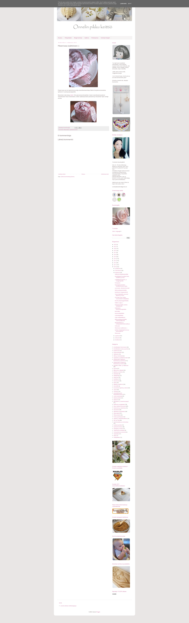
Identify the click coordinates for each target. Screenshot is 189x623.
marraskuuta (118, 270)
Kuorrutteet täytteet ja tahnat (121, 388)
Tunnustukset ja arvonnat (120, 432)
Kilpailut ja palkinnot (118, 384)
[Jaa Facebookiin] (79, 128)
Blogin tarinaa (78, 38)
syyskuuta (117, 335)
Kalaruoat (116, 377)
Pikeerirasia (117, 333)
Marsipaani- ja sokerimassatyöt (121, 401)
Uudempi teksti (61, 174)
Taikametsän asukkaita (119, 430)
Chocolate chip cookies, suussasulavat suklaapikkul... (122, 298)
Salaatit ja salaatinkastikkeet (120, 418)
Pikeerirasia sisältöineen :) (121, 328)
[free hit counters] (114, 594)
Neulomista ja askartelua (120, 408)
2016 (115, 254)
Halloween (116, 354)
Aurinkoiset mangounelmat (121, 292)
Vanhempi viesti (105, 174)
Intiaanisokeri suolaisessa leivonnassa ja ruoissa (120, 363)
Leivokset (116, 391)
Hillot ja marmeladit (118, 356)
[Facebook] (114, 196)
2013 (115, 260)
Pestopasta (117, 283)
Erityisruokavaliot (118, 352)
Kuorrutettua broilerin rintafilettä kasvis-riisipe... (121, 285)
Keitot (115, 382)
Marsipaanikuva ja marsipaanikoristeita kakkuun (122, 323)
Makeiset (116, 399)
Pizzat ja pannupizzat (119, 416)
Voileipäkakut (117, 437)
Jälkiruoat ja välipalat (118, 370)
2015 (115, 256)
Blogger (98, 612)
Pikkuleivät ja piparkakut (119, 411)
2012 (115, 262)
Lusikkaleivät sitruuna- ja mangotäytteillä (121, 280)
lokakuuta (117, 272)
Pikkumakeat (66, 129)
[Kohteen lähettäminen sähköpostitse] (75, 128)
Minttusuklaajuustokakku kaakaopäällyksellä (121, 320)
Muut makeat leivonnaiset (120, 406)
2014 (115, 258)
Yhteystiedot (68, 38)
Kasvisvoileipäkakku (119, 313)
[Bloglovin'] (123, 196)
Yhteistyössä (94, 38)
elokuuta (117, 337)
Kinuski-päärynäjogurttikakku (122, 300)
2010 (115, 266)
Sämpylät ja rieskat (118, 428)
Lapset (115, 389)
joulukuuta (117, 268)
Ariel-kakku (117, 311)
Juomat (115, 368)
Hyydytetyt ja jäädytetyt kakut (121, 357)
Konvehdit (116, 386)
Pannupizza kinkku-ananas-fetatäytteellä (121, 305)
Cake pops (117, 326)
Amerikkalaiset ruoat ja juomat (121, 349)
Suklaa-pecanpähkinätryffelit (121, 274)
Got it (129, 3)
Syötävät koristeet (73, 129)
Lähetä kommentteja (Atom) (67, 176)
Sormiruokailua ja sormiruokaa (121, 422)
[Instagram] (119, 196)
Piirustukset (116, 409)
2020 (115, 248)
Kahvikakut (116, 373)
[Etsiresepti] (119, 201)
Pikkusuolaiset (117, 415)
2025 (115, 244)
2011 (115, 264)
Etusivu (60, 38)
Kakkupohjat (117, 375)
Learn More (123, 3)
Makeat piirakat (117, 398)
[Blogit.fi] (114, 201)
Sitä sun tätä (117, 420)
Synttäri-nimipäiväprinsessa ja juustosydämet (122, 330)
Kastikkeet (116, 379)
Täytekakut (116, 434)
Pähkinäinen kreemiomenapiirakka (120, 308)
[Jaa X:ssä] (78, 128)
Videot (115, 435)
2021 (115, 246)
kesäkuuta (117, 339)
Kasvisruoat (116, 380)
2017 (115, 252)
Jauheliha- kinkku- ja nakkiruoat (121, 365)
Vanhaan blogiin (105, 38)
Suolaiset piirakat (118, 425)
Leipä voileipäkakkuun (120, 317)
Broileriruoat (117, 350)
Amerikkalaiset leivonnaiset (120, 347)
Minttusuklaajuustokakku (121, 290)
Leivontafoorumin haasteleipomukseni (118, 393)
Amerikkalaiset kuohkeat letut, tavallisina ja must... (122, 277)
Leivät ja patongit (118, 396)
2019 (115, 250)
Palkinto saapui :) (119, 302)
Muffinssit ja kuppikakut (119, 404)
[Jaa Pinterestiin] (81, 128)
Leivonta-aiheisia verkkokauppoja (68, 605)
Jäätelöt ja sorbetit (118, 372)
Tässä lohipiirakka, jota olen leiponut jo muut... (121, 294)
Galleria (87, 38)
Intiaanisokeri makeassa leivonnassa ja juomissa (119, 360)
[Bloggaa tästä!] (76, 128)
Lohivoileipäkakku (119, 315)
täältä (71, 95)
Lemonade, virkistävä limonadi (122, 288)
